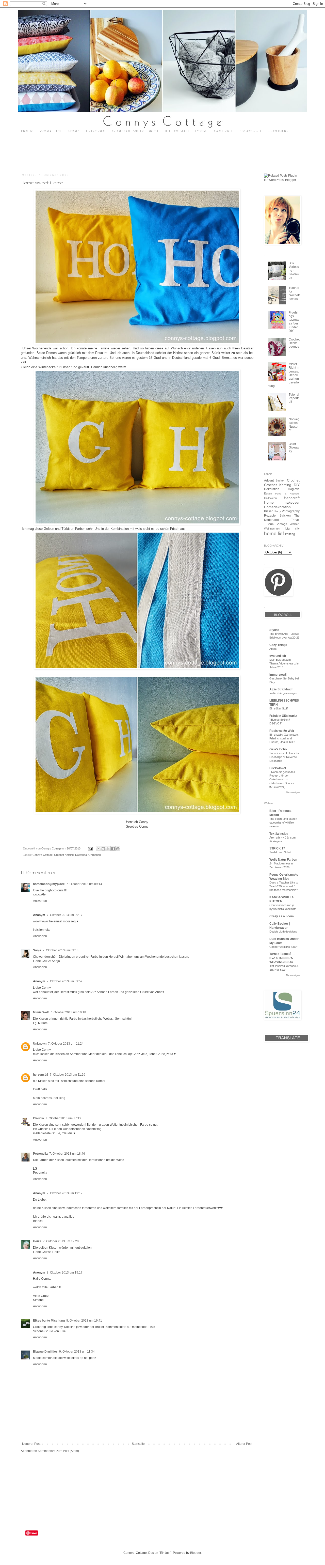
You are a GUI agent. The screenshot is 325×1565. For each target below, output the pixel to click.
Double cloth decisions (283, 931)
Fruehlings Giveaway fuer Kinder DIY (294, 322)
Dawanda (81, 854)
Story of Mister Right (135, 131)
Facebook (250, 131)
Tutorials (95, 131)
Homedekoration (277, 507)
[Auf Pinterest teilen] (117, 848)
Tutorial (269, 524)
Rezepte (270, 515)
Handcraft (292, 498)
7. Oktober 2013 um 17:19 (63, 1118)
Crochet (293, 480)
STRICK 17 (277, 848)
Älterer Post (244, 1444)
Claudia (38, 1118)
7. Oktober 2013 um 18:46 (67, 1153)
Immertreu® (278, 674)
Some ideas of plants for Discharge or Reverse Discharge (284, 757)
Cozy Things (278, 645)
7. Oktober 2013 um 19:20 (61, 1241)
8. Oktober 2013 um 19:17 (65, 1272)
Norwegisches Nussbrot (294, 424)
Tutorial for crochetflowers (294, 293)
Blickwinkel (277, 768)
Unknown (39, 1043)
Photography (291, 511)
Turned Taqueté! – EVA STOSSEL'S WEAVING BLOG (282, 958)
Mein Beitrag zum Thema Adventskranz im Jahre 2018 (284, 663)
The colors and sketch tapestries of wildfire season (283, 822)
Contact (223, 131)
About (273, 648)
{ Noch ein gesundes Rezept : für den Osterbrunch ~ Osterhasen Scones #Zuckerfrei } (282, 779)
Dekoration (271, 489)
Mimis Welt (41, 1012)
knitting (290, 534)
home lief (274, 533)
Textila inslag (278, 833)
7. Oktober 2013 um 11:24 (66, 1043)
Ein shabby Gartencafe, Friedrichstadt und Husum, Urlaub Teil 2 (284, 738)
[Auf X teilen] (108, 848)
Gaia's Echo (278, 749)
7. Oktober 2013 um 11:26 (67, 1074)
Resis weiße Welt (281, 731)
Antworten (40, 901)
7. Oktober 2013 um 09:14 (84, 884)
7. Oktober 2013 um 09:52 (65, 981)
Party (277, 511)
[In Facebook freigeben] (113, 848)
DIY (297, 485)
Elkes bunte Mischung (49, 1320)
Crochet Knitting (64, 854)
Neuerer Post (31, 1444)
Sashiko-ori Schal (280, 852)
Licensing (278, 131)
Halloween (270, 498)
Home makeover (282, 502)
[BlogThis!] (103, 848)
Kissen (268, 511)
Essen (268, 493)
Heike (37, 1241)
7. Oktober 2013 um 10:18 (68, 1012)
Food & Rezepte (287, 493)
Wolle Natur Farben (283, 859)
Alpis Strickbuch (281, 689)
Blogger (195, 1553)
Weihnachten (272, 528)
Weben (295, 524)
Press (201, 131)
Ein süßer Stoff (278, 708)
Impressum (177, 131)
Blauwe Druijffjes (45, 1351)
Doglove (294, 489)
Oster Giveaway (294, 447)
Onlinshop (94, 854)
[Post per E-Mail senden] (90, 848)
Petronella (40, 1153)
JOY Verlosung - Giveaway (294, 270)
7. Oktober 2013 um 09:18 (60, 950)
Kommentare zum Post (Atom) (58, 1451)
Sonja (37, 950)
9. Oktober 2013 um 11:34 (77, 1351)
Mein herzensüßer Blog (49, 1098)
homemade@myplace (49, 884)
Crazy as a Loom (281, 916)
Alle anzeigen (293, 792)
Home (27, 131)
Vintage (282, 524)
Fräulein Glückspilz (283, 716)
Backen (280, 480)
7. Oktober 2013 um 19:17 (65, 1193)
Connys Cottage (42, 854)
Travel (295, 520)
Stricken (285, 515)
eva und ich (277, 656)
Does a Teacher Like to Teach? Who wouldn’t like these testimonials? (283, 886)
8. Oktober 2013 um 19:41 (84, 1320)
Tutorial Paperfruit (294, 398)
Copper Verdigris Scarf (283, 946)
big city (292, 528)
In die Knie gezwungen (283, 693)
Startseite (138, 1444)
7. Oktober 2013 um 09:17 (65, 915)
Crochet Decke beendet (294, 345)
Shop (73, 131)
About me (50, 131)
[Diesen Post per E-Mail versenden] (98, 848)
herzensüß (40, 1074)
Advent (269, 480)
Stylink (274, 630)
